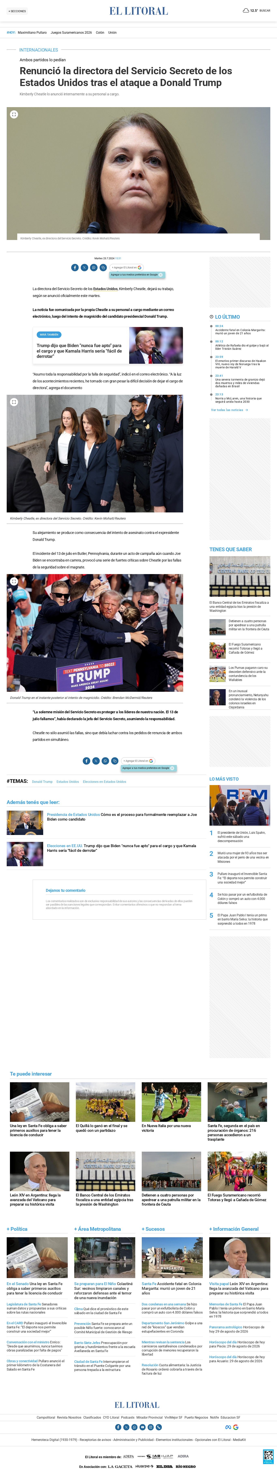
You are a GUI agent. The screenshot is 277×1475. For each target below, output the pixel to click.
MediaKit (239, 1440)
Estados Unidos (105, 289)
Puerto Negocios (196, 1417)
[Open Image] (14, 114)
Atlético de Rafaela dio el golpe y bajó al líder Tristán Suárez (242, 345)
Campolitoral (46, 1417)
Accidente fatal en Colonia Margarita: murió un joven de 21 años (240, 329)
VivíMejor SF (173, 1417)
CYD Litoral (111, 1417)
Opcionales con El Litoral (213, 1440)
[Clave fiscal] (268, 1463)
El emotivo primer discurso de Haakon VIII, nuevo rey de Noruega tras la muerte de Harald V (240, 362)
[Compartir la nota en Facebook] (75, 267)
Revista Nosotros (69, 1417)
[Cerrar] (161, 275)
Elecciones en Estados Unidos (104, 782)
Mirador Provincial (149, 1417)
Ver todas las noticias (227, 410)
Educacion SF (230, 1417)
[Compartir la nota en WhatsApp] (93, 267)
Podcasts (127, 1417)
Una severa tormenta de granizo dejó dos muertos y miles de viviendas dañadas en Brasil (240, 381)
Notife (214, 1417)
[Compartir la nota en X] (84, 267)
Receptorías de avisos (95, 1440)
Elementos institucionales (174, 1440)
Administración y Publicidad (133, 1440)
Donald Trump (42, 782)
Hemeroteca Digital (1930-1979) (54, 1440)
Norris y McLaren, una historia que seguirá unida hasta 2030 (238, 398)
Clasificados (92, 1417)
